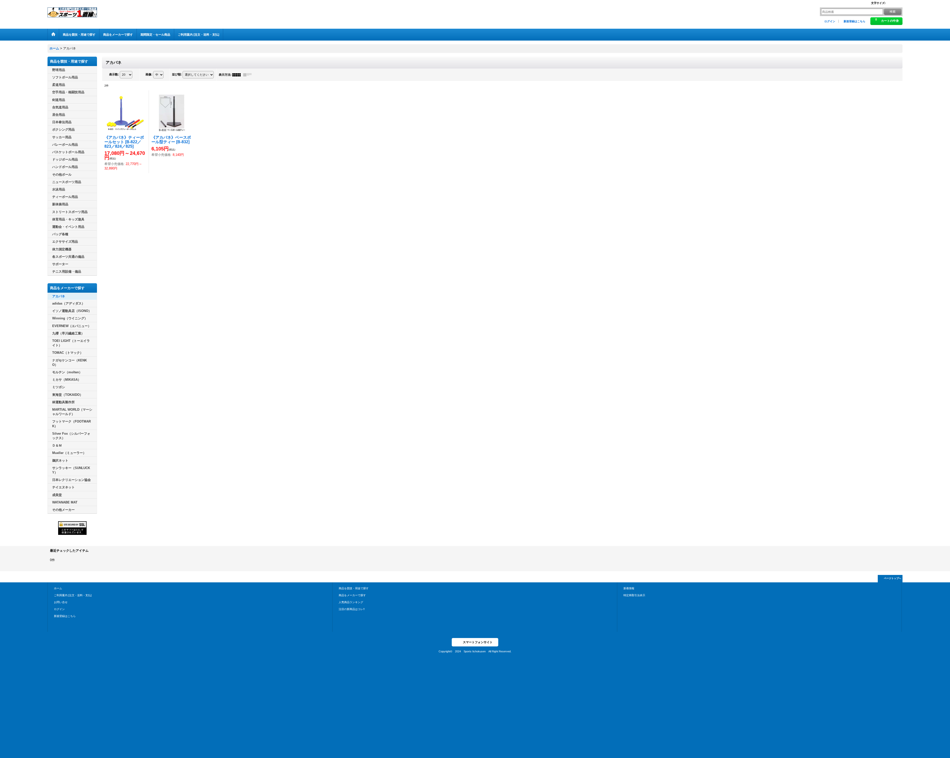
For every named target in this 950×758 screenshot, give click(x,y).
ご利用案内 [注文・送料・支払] (73, 595)
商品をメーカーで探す (352, 595)
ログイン (829, 21)
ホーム (58, 588)
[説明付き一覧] (248, 74)
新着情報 (628, 588)
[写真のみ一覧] (237, 74)
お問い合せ (61, 602)
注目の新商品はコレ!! (352, 609)
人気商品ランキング (351, 602)
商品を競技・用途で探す (354, 588)
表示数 (114, 74)
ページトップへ (892, 578)
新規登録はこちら (854, 21)
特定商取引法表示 (634, 595)
